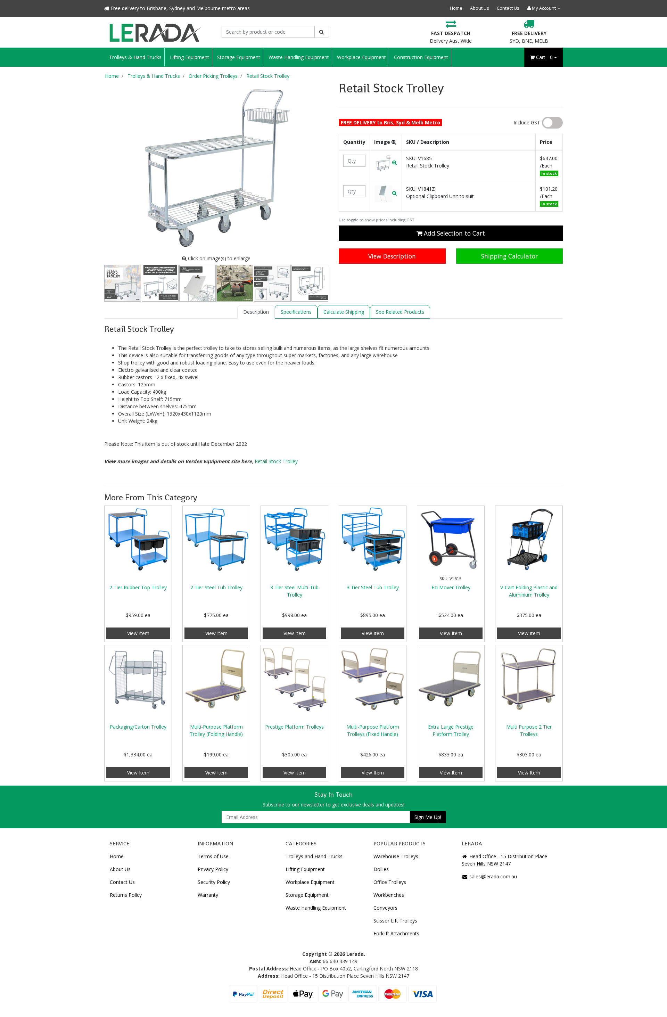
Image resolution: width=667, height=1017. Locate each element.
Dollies (381, 869)
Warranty (208, 895)
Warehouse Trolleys (395, 856)
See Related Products (400, 312)
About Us (479, 8)
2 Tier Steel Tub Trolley (216, 587)
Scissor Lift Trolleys (395, 920)
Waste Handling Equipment (299, 57)
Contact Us (508, 8)
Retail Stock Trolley (276, 461)
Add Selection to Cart (453, 233)
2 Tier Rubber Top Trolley (138, 587)
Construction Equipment (421, 57)
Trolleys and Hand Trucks (314, 856)
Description (256, 312)
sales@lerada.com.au (492, 876)
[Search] (321, 32)
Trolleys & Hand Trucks (135, 57)
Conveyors (385, 907)
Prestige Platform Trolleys (294, 726)
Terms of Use (213, 856)
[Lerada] (155, 31)
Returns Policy (126, 895)
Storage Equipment (238, 57)
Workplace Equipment (361, 57)
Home (456, 8)
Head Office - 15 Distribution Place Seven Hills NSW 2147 (504, 860)
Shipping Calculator (509, 256)
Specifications (296, 312)
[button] (386, 162)
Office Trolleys (389, 882)
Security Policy (214, 882)
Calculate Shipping (343, 312)
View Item (138, 633)
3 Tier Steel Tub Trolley (373, 587)
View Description (392, 256)
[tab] (256, 312)
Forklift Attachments (396, 933)
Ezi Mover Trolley (450, 587)
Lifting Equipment (189, 57)
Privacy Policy (213, 869)
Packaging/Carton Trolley (138, 726)
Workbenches (388, 895)
